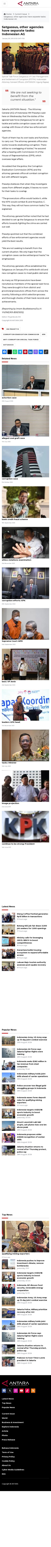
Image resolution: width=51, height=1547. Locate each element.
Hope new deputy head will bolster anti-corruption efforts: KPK (22, 599)
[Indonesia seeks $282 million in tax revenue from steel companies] (8, 1065)
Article (5, 1431)
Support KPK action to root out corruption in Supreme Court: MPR (24, 639)
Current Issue (21, 14)
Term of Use (7, 1452)
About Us (6, 1465)
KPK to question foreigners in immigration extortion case (23, 396)
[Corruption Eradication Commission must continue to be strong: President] (25, 826)
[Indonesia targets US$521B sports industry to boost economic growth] (8, 1113)
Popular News (9, 1030)
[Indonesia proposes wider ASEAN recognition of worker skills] (8, 1138)
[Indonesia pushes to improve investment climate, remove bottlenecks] (8, 1264)
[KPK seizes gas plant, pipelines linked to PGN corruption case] (25, 461)
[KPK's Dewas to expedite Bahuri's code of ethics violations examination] (25, 542)
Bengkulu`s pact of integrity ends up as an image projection (23, 801)
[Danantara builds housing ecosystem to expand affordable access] (8, 953)
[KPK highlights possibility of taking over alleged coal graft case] (25, 421)
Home (9, 14)
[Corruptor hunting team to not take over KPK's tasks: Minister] (25, 745)
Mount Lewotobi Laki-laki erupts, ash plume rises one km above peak (32, 1124)
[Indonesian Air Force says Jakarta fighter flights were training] (8, 1052)
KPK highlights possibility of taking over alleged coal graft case (22, 436)
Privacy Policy (8, 1457)
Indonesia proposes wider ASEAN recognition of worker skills (31, 1137)
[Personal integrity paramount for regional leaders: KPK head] (25, 705)
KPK (43, 334)
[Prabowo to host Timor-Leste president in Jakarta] (8, 1361)
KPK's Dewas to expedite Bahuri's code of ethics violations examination (23, 558)
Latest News (8, 906)
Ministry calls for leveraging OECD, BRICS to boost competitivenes (30, 940)
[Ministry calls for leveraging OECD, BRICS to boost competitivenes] (8, 941)
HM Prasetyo (12, 329)
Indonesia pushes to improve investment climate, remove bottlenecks (30, 1263)
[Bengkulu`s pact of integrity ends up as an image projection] (25, 786)
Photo (5, 1435)
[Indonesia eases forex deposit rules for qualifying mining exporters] (8, 1101)
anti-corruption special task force (21, 339)
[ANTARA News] (28, 3)
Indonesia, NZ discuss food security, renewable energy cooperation (30, 1288)
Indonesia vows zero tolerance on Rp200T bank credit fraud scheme (23, 518)
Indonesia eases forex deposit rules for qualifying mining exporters (31, 1100)
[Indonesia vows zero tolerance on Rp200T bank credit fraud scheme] (25, 502)
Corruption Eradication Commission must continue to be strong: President (22, 842)
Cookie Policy (8, 1461)
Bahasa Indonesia (10, 1448)
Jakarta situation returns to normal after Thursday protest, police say (31, 1149)
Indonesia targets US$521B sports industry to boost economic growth (29, 1112)
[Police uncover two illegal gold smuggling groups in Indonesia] (8, 1089)
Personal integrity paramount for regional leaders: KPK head (23, 720)
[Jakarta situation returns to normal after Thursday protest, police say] (8, 1150)
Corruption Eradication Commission (21, 334)
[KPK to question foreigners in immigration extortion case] (25, 380)
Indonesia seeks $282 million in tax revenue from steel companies (31, 1064)
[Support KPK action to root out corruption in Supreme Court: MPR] (25, 624)
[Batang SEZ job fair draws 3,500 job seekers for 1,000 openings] (8, 929)
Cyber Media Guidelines (13, 1470)
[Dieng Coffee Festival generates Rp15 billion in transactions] (8, 917)
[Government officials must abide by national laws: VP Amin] (25, 664)
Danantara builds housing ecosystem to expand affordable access (32, 952)
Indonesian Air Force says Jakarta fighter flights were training (30, 1051)
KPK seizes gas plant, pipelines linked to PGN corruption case (24, 477)
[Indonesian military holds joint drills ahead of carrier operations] (8, 1077)
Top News (7, 1215)
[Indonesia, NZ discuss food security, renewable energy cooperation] (8, 1289)
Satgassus (8, 345)
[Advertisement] (25, 876)
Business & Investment (13, 1422)
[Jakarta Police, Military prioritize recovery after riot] (8, 1313)
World (4, 1418)
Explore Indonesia (10, 1427)
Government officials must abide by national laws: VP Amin (24, 680)
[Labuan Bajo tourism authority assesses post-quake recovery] (8, 966)
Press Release (8, 1440)
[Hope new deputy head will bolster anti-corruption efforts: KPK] (25, 583)
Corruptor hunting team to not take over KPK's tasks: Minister (25, 761)
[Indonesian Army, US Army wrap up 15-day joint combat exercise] (8, 1041)
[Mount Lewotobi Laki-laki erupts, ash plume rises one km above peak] (8, 1125)
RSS (4, 1474)
